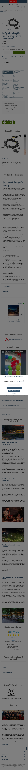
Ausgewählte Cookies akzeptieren (14, 388)
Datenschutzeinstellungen (14, 385)
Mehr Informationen (20, 381)
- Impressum (14, 393)
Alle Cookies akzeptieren (14, 390)
